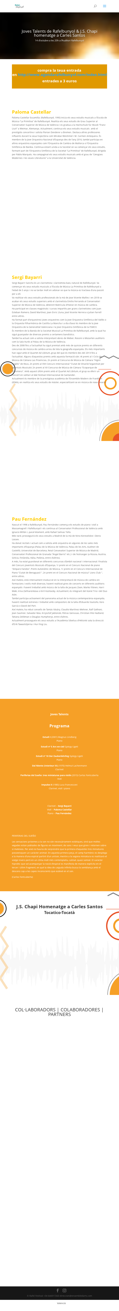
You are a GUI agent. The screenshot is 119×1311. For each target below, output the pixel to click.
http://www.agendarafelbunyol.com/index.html (62, 74)
